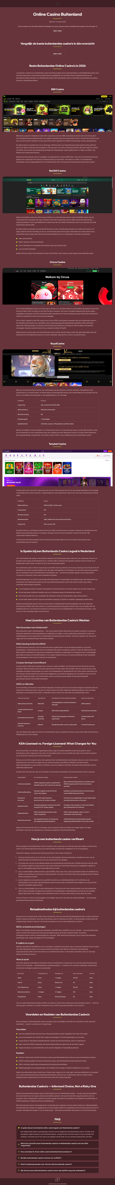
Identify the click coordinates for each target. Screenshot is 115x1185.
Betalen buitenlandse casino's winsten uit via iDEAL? (41, 1158)
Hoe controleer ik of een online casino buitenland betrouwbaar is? (46, 1152)
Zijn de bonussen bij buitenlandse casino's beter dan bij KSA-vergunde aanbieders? (53, 1170)
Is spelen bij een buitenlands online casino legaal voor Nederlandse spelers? (50, 1128)
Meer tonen (57, 31)
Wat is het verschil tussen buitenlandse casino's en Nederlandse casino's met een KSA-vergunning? (54, 1144)
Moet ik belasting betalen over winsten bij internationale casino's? (46, 1164)
